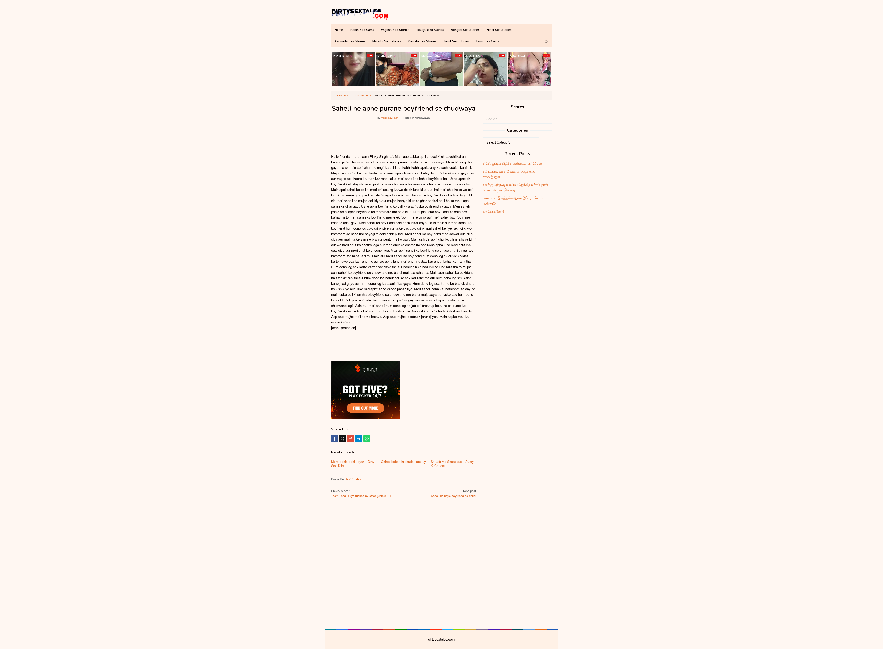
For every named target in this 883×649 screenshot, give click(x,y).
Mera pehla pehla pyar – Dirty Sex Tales (352, 463)
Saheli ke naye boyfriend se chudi (453, 493)
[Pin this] (350, 438)
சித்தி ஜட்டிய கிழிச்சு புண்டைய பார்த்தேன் (512, 163)
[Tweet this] (342, 438)
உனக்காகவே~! (493, 211)
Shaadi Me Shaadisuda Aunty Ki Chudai (452, 463)
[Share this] (334, 438)
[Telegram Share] (358, 438)
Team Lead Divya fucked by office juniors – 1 (361, 493)
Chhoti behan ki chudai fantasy (403, 461)
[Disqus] (403, 565)
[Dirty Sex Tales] (360, 13)
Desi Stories (353, 479)
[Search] (546, 41)
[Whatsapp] (366, 438)
